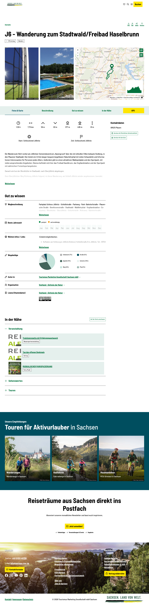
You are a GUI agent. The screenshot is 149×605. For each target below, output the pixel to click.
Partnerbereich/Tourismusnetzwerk (69, 575)
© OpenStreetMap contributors (131, 97)
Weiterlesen (10, 183)
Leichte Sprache (111, 558)
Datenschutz (28, 599)
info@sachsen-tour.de (20, 563)
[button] (144, 602)
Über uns (58, 580)
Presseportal (60, 569)
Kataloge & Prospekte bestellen (68, 561)
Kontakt (8, 599)
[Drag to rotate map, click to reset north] (77, 55)
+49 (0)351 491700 (19, 558)
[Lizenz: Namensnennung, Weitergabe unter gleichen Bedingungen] (45, 300)
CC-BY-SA (36, 98)
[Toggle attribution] (142, 97)
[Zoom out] (77, 52)
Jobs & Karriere (61, 583)
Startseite (8, 25)
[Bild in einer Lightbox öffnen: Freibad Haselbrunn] (57, 73)
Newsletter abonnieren (64, 564)
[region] (109, 73)
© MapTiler (119, 97)
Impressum (17, 599)
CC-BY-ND (19, 345)
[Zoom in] (77, 49)
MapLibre (112, 97)
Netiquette (108, 567)
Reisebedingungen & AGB (114, 564)
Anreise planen (61, 558)
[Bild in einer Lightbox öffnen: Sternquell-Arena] (22, 73)
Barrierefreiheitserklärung (115, 561)
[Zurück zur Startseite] (14, 4)
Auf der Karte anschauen (98, 319)
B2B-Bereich (60, 572)
